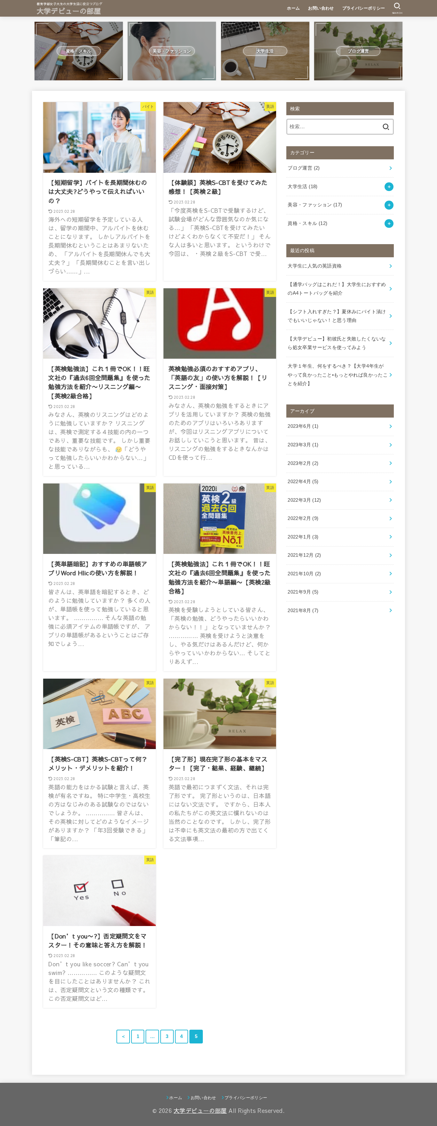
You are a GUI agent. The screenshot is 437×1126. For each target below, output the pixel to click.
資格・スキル (307, 223)
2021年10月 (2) (304, 573)
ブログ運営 (304, 168)
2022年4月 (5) (303, 481)
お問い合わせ (321, 8)
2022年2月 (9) (303, 518)
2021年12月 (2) (304, 555)
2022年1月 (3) (303, 536)
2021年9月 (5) (303, 592)
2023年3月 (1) (303, 444)
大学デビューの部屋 (69, 11)
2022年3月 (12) (304, 500)
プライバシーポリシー (363, 8)
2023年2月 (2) (303, 463)
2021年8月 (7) (303, 610)
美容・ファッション (315, 204)
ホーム (293, 8)
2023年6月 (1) (303, 426)
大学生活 (302, 186)
